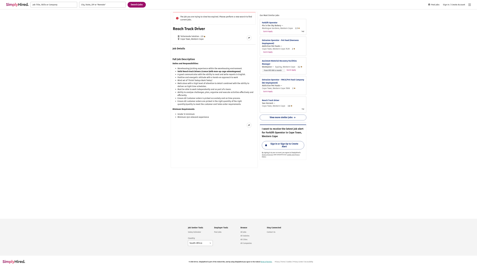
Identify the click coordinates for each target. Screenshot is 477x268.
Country (191, 238)
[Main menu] (469, 4)
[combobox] (54, 5)
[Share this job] (249, 37)
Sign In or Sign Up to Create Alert (284, 145)
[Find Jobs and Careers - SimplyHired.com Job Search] (17, 5)
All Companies (246, 243)
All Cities (243, 239)
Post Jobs (435, 4)
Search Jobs (137, 4)
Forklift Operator (269, 22)
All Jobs (243, 232)
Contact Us (271, 232)
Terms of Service (267, 155)
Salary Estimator (194, 232)
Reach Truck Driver (270, 100)
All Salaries (244, 236)
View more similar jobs (281, 117)
